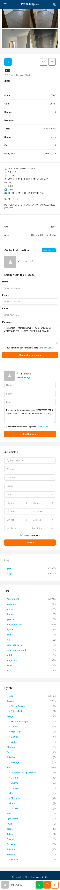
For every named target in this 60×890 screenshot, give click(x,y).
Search (30, 542)
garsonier (12, 604)
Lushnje (11, 803)
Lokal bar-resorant (16, 650)
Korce (10, 829)
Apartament (13, 599)
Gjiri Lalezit (17, 711)
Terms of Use (45, 348)
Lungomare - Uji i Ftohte (23, 772)
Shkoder (11, 757)
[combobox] (29, 469)
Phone (5, 295)
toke (9, 670)
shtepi (10, 609)
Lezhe (10, 793)
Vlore (9, 767)
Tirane (10, 696)
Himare (14, 788)
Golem (14, 726)
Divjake (14, 808)
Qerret (14, 737)
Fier (8, 752)
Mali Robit (16, 731)
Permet (10, 839)
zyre (9, 634)
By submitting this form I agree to (29, 348)
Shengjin (15, 798)
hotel (9, 655)
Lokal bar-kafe (14, 645)
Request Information (30, 355)
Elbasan (11, 747)
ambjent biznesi (15, 624)
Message (7, 322)
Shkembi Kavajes (19, 721)
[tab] (8, 62)
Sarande (11, 854)
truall (9, 665)
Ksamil (14, 859)
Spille (14, 742)
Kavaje (10, 716)
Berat (9, 813)
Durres (10, 701)
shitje (9, 573)
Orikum (14, 777)
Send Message (30, 434)
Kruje (9, 823)
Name (5, 281)
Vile (8, 640)
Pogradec (12, 849)
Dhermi (14, 783)
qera (8, 70)
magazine (12, 660)
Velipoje (15, 762)
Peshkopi (11, 844)
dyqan (10, 629)
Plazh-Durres (18, 706)
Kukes (10, 834)
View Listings (48, 250)
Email (5, 308)
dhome (10, 614)
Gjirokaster (12, 818)
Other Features (31, 535)
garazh (10, 619)
